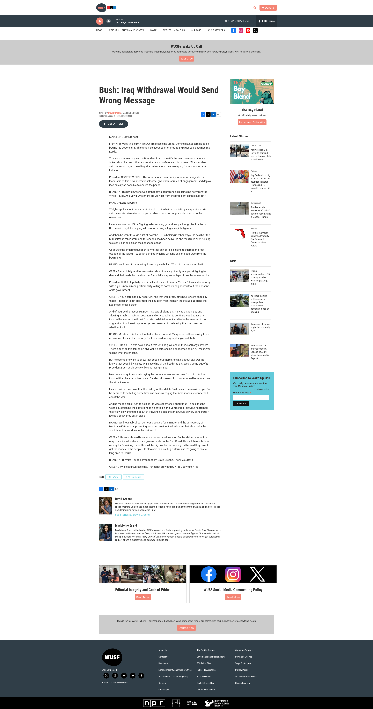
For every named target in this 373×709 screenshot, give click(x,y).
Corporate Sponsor (244, 650)
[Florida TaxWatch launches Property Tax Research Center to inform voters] (239, 233)
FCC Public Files (204, 663)
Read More (142, 597)
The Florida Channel (206, 650)
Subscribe (187, 58)
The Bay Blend (252, 110)
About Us (163, 650)
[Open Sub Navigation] (104, 30)
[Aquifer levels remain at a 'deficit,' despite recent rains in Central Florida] (239, 208)
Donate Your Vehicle (206, 690)
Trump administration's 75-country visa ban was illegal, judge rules (261, 277)
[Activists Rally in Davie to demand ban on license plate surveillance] (239, 151)
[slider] (113, 21)
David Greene (114, 112)
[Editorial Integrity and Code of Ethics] (142, 574)
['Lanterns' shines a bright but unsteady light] (239, 329)
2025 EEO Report (204, 676)
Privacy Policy (241, 670)
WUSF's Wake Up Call (186, 46)
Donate (269, 7)
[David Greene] (105, 505)
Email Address (242, 392)
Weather (114, 30)
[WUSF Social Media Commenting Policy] (233, 574)
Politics (254, 171)
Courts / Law (256, 145)
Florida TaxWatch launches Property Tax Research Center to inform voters (260, 239)
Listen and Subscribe (252, 122)
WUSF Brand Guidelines (246, 676)
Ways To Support (243, 663)
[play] (99, 21)
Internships (164, 690)
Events (167, 30)
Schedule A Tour (242, 683)
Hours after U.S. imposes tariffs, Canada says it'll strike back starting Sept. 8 (260, 352)
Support (196, 30)
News (99, 30)
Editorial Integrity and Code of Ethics (142, 590)
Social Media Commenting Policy (174, 676)
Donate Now (186, 628)
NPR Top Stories (133, 477)
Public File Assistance (207, 670)
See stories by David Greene (132, 514)
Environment (256, 203)
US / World (113, 477)
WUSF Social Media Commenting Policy (233, 590)
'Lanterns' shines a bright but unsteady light (260, 327)
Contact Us (164, 657)
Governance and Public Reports (211, 657)
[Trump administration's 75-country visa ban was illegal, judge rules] (239, 275)
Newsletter (164, 663)
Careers (162, 683)
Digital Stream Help (205, 683)
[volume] (108, 21)
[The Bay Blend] (252, 91)
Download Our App (244, 657)
